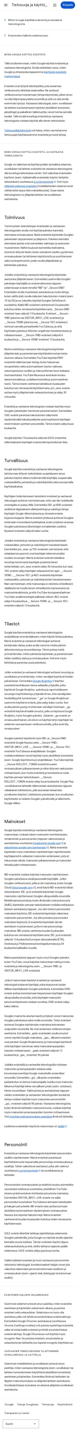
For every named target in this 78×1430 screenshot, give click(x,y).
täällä (61, 1126)
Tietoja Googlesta (27, 1404)
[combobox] (21, 1424)
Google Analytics (42, 681)
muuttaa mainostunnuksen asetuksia (30, 1116)
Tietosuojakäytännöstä (17, 130)
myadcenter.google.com (47, 843)
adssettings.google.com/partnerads (25, 847)
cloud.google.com (22, 887)
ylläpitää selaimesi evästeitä (20, 186)
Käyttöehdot (65, 1404)
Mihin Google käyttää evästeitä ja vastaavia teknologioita (35, 22)
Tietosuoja (48, 1404)
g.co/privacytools (43, 181)
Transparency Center (17, 1413)
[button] (5, 5)
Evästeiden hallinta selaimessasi (28, 35)
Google (9, 1404)
